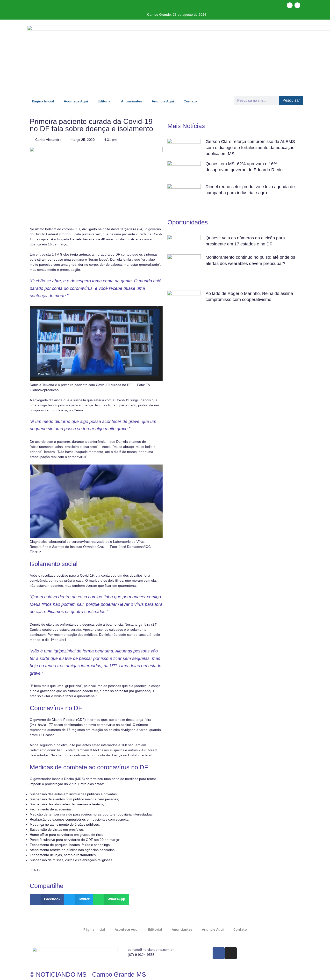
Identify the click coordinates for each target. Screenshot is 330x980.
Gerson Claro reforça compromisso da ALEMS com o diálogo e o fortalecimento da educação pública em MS (250, 147)
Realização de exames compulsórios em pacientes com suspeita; (79, 819)
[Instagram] (297, 5)
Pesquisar (291, 100)
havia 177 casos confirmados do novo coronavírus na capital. (85, 725)
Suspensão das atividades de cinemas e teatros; (67, 804)
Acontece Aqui (76, 101)
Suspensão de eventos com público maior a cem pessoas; (74, 799)
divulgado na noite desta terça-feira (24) (112, 229)
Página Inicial (43, 101)
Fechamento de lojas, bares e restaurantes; (63, 855)
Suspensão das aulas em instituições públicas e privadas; (74, 794)
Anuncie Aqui (163, 101)
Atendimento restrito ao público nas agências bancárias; (72, 850)
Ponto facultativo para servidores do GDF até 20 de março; (75, 840)
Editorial (104, 101)
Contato (190, 101)
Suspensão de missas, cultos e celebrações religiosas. (71, 860)
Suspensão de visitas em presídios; (57, 829)
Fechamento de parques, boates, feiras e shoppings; (70, 845)
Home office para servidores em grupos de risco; (67, 835)
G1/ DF (36, 870)
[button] (47, 899)
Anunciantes (131, 101)
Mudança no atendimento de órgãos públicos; (65, 824)
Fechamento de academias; (51, 809)
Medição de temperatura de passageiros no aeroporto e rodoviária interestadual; (91, 814)
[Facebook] (290, 5)
